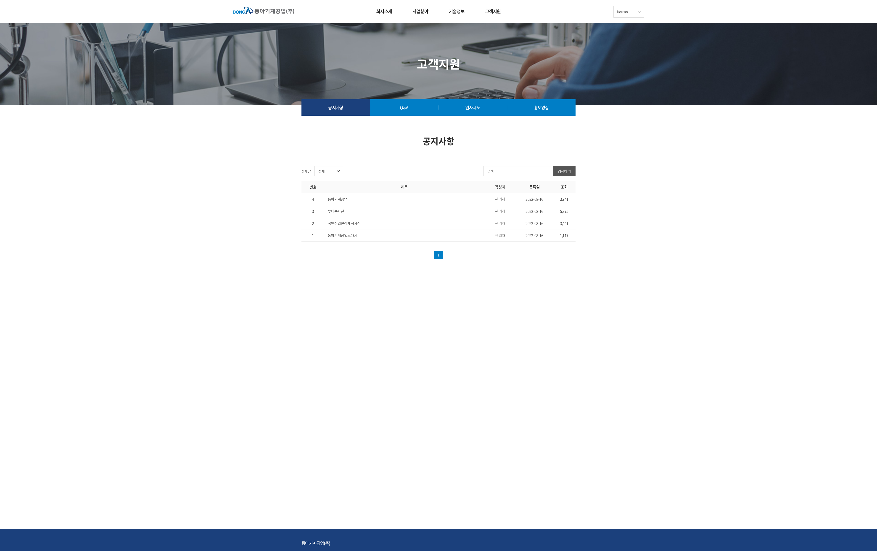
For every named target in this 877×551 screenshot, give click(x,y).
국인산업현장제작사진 (344, 223)
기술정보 (457, 11)
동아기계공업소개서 (342, 235)
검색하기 (564, 171)
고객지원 (493, 11)
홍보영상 (541, 107)
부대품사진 (336, 211)
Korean (622, 11)
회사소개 (384, 11)
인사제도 (472, 107)
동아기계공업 (337, 199)
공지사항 (335, 107)
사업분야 (420, 11)
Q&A (404, 107)
